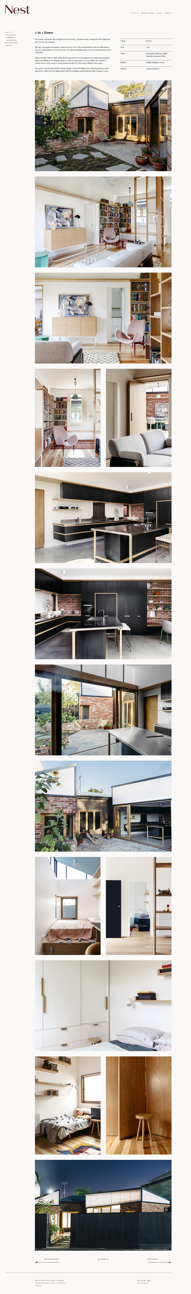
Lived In (8, 45)
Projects (135, 13)
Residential (12, 40)
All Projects (11, 35)
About (159, 13)
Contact (168, 13)
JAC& (143, 1280)
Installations (11, 43)
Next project (153, 1259)
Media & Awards (148, 13)
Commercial (10, 37)
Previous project (51, 1259)
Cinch (148, 1280)
